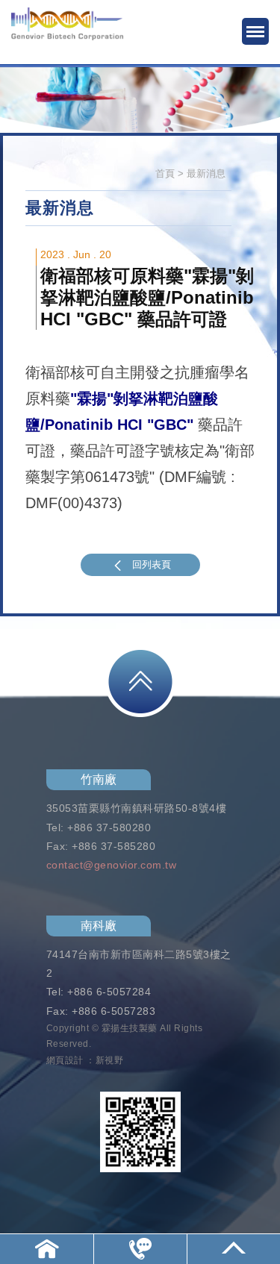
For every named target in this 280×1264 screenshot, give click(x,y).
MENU (255, 31)
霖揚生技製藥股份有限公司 (67, 33)
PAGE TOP (140, 681)
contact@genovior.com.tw (111, 865)
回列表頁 (151, 564)
